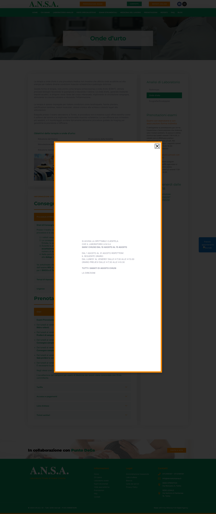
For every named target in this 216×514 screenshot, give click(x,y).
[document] (108, 257)
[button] (157, 146)
